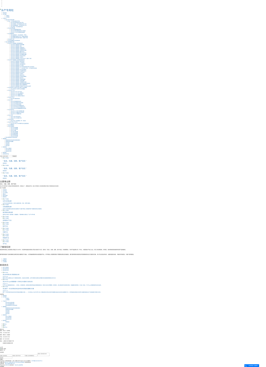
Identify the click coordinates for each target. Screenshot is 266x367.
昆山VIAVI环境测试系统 (16, 104)
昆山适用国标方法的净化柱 (14, 40)
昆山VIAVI (10, 100)
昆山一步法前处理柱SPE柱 (14, 21)
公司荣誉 (7, 17)
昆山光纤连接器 (14, 127)
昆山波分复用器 (14, 131)
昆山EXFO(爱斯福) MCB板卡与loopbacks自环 (21, 86)
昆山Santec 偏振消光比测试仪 (17, 112)
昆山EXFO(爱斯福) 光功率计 (17, 57)
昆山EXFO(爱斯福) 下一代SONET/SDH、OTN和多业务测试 (24, 68)
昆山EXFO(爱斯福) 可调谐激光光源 (18, 82)
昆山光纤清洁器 (14, 136)
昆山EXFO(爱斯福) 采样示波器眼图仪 (19, 84)
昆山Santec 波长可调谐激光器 (17, 111)
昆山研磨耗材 (11, 124)
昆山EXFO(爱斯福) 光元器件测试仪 (18, 71)
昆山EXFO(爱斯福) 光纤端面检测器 (18, 54)
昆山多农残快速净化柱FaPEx (17, 22)
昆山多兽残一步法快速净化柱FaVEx (19, 24)
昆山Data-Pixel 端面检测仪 (17, 94)
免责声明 (21, 365)
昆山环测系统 (21, 362)
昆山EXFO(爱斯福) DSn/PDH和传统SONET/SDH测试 (22, 66)
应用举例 (7, 144)
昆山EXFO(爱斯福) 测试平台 (17, 77)
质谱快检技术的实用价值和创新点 (13, 140)
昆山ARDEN (11, 119)
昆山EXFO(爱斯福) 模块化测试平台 (18, 53)
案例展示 (5, 138)
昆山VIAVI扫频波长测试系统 (17, 102)
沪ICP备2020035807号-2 (36, 360)
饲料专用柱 (5, 195)
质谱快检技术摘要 (9, 141)
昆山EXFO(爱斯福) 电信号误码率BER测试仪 (20, 83)
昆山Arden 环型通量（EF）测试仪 (18, 120)
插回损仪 (5, 196)
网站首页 (5, 12)
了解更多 (5, 259)
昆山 (6, 363)
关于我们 (5, 14)
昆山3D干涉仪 (15, 362)
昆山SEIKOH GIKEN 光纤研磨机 (18, 89)
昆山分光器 (13, 130)
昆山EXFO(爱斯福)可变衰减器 (17, 44)
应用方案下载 (6, 154)
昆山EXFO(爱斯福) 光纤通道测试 (18, 64)
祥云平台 (7, 365)
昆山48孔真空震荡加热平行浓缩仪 (18, 30)
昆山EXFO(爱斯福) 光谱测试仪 (17, 47)
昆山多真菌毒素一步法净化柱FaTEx (19, 25)
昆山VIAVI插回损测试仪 (16, 101)
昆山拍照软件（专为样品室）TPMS (18, 35)
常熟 (11, 363)
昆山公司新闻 (8, 148)
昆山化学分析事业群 (10, 19)
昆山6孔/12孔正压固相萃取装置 (18, 32)
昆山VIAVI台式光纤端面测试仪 (17, 105)
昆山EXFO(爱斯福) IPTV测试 (17, 65)
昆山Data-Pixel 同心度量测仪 (17, 93)
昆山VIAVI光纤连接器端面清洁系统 (18, 108)
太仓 (14, 363)
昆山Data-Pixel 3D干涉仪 (16, 91)
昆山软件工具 (11, 39)
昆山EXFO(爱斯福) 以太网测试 (17, 62)
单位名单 (7, 145)
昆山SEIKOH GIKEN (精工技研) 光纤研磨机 (17, 87)
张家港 (8, 363)
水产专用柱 (5, 192)
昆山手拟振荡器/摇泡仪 (16, 29)
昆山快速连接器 (14, 133)
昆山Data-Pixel (11, 90)
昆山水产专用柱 (8, 362)
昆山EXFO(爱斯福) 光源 (16, 46)
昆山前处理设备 (11, 28)
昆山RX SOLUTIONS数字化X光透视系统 (20, 123)
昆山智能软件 (11, 33)
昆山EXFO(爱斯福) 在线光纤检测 (18, 55)
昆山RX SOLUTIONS (12, 122)
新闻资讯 (5, 147)
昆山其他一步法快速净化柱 (17, 26)
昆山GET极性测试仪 (15, 98)
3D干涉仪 (5, 191)
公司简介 (7, 15)
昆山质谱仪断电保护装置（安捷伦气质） (20, 37)
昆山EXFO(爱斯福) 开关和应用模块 (18, 76)
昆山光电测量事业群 (10, 42)
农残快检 (5, 190)
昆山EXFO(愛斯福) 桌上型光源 (17, 72)
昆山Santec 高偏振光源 (16, 113)
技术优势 (7, 142)
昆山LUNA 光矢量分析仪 (16, 118)
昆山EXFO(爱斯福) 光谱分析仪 (17, 75)
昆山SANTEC (11, 109)
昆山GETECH (11, 97)
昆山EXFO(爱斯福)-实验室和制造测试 (16, 59)
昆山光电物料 (11, 126)
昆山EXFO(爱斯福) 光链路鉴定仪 (18, 48)
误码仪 (4, 194)
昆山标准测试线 (14, 134)
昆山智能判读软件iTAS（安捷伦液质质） (20, 36)
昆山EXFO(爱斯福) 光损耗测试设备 (18, 50)
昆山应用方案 (8, 149)
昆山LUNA (10, 115)
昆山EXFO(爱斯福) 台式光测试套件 (18, 69)
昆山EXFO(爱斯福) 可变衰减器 (17, 80)
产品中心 (5, 18)
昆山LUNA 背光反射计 (16, 116)
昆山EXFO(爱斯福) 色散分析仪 (17, 51)
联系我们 (5, 152)
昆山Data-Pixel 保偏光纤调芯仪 (18, 95)
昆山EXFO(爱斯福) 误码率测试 (17, 61)
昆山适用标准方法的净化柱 (11, 137)
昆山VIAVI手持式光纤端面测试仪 (18, 106)
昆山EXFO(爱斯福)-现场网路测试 (15, 43)
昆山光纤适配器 (14, 129)
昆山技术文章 (8, 151)
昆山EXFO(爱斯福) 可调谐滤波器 (18, 79)
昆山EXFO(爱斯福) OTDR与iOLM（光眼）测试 (21, 58)
